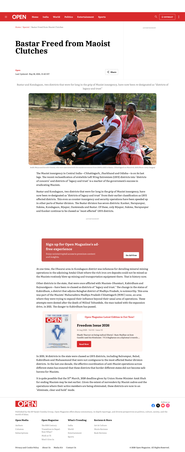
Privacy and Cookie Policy (27, 447)
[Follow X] (158, 405)
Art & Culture (100, 425)
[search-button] (156, 16)
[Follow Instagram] (168, 405)
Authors (19, 425)
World (56, 16)
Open (17, 70)
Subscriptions (21, 432)
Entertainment (85, 16)
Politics (68, 16)
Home (35, 16)
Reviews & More (103, 420)
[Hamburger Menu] (6, 17)
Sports (102, 16)
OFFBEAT (168, 17)
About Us (46, 447)
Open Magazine (50, 420)
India (46, 16)
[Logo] (18, 17)
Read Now (84, 344)
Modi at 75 (46, 435)
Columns (19, 429)
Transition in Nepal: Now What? (51, 430)
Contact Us (71, 447)
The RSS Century (49, 425)
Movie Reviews (101, 429)
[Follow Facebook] (153, 405)
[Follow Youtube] (163, 405)
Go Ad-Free (131, 255)
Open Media (21, 420)
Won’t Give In (48, 439)
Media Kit (58, 447)
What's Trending (77, 420)
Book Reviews (100, 432)
